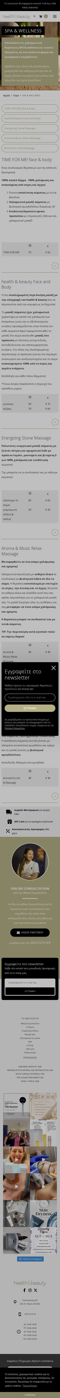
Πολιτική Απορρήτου (15, 728)
